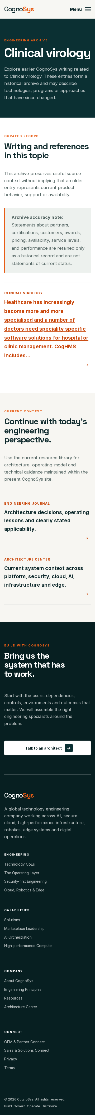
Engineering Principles (22, 989)
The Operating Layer (21, 873)
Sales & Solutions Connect (26, 1050)
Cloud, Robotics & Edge (24, 890)
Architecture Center (20, 1007)
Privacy (10, 1059)
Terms (9, 1068)
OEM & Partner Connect (24, 1042)
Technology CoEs (19, 864)
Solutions (12, 920)
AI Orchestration (18, 937)
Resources (13, 998)
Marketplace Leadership (24, 928)
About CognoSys (18, 981)
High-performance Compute (28, 946)
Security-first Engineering (25, 881)
